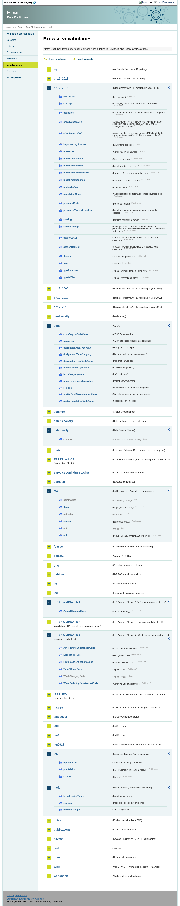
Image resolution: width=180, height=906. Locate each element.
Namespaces (14, 77)
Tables (10, 46)
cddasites (68, 341)
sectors (67, 776)
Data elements (15, 52)
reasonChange (71, 226)
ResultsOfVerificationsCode (78, 662)
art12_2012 (61, 78)
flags (66, 507)
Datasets (11, 39)
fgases (58, 546)
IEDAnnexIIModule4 (67, 635)
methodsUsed (70, 187)
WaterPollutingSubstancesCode (80, 683)
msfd (57, 787)
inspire (58, 707)
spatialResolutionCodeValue (78, 401)
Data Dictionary (33, 27)
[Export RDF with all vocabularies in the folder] (169, 88)
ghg (56, 565)
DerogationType (72, 655)
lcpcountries (70, 762)
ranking (67, 219)
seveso (58, 838)
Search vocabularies (58, 59)
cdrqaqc (67, 103)
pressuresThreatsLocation (77, 210)
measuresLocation (73, 165)
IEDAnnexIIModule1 (67, 602)
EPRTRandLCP (64, 459)
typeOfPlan (69, 277)
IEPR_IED (60, 694)
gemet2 (59, 555)
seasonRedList (71, 247)
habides (59, 574)
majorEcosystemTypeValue (78, 381)
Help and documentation (20, 33)
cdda (57, 325)
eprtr (57, 450)
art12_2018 (61, 87)
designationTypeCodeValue (78, 361)
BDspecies (69, 96)
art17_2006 (61, 288)
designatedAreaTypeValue (77, 347)
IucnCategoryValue (73, 374)
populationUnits (72, 194)
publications (62, 829)
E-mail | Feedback (17, 895)
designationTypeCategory (77, 354)
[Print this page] (151, 2)
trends (66, 263)
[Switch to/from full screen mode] (156, 2)
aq (55, 69)
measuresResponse (74, 180)
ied (56, 592)
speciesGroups (71, 809)
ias (56, 583)
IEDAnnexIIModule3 (67, 622)
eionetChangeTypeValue (76, 367)
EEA (21, 2)
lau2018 (59, 744)
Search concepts (85, 59)
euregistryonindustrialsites (72, 472)
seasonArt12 (70, 237)
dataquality (61, 430)
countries (68, 112)
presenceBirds (71, 203)
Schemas (12, 58)
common (60, 411)
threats (67, 256)
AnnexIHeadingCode (74, 611)
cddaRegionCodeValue (75, 334)
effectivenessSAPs (73, 133)
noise (57, 820)
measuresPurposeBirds (76, 172)
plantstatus (69, 769)
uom (57, 857)
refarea (67, 521)
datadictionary (63, 421)
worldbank (61, 875)
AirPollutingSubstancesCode (79, 647)
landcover (60, 716)
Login (145, 2)
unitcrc (67, 535)
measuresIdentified (73, 158)
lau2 (56, 735)
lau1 (56, 726)
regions (67, 387)
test (56, 848)
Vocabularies (14, 64)
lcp (56, 753)
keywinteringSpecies (74, 144)
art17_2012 (61, 297)
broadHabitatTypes (73, 796)
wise (57, 866)
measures (68, 151)
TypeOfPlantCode (72, 669)
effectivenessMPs (72, 122)
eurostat (59, 481)
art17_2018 (61, 307)
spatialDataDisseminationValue (80, 394)
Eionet (21, 27)
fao (56, 491)
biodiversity (61, 316)
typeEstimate (70, 270)
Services (11, 71)
